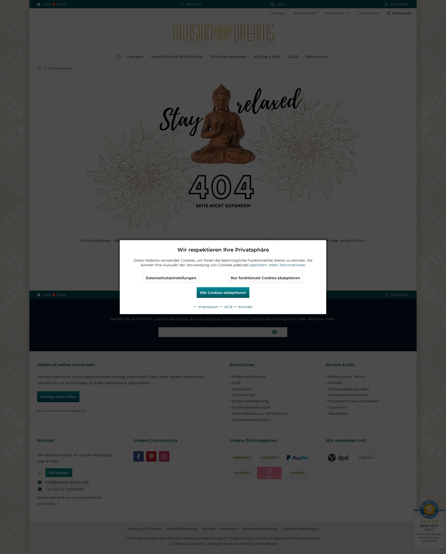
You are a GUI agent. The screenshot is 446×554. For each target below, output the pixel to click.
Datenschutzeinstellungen (171, 277)
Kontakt (245, 306)
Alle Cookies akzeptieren (223, 292)
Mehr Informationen (287, 264)
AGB (228, 306)
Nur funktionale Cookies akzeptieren (265, 277)
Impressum (208, 306)
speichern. (259, 264)
